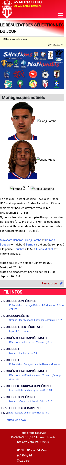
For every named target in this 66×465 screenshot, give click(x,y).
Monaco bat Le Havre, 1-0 (23, 353)
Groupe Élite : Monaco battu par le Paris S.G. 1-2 (35, 320)
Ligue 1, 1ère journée (20, 331)
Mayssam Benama (11, 240)
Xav (32, 450)
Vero (43, 450)
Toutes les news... (16, 420)
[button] (60, 15)
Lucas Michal (44, 249)
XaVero (24, 460)
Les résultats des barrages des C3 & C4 (30, 390)
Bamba (30, 244)
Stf (22, 450)
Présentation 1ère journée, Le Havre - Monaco (34, 364)
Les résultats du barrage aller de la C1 (29, 412)
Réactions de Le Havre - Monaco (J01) (30, 342)
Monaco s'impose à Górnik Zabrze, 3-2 (30, 401)
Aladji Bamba (33, 240)
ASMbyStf (25, 455)
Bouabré (19, 249)
